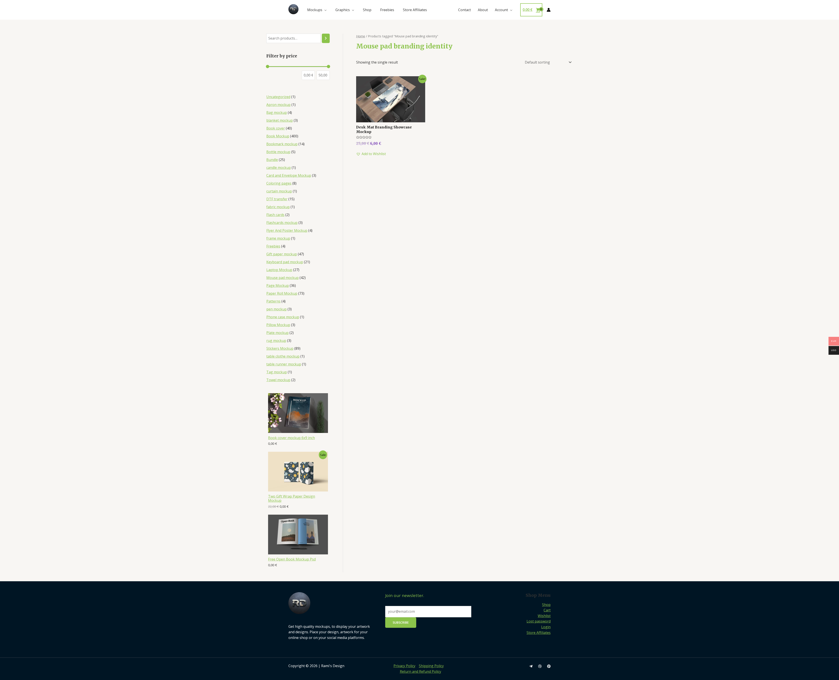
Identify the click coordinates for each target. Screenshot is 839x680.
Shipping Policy (431, 665)
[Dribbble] (540, 666)
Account (501, 9)
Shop (367, 9)
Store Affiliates (415, 9)
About (483, 9)
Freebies (387, 9)
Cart (547, 610)
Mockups (314, 9)
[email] (531, 666)
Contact (464, 9)
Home (360, 36)
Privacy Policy (404, 665)
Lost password (539, 621)
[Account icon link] (549, 10)
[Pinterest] (549, 666)
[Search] (326, 38)
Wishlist (544, 615)
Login (546, 627)
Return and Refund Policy (420, 671)
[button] (371, 154)
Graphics (342, 9)
